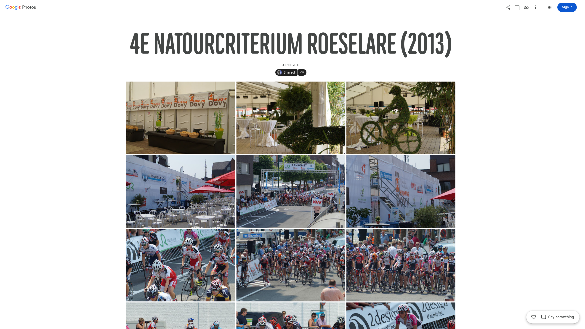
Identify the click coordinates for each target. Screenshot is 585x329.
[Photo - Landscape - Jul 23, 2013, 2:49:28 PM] (400, 118)
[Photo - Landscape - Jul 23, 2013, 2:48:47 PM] (180, 118)
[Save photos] (526, 7)
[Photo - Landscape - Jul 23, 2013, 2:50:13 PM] (290, 191)
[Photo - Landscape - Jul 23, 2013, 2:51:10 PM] (400, 265)
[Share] (508, 7)
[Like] (533, 317)
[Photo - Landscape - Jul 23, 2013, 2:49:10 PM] (290, 118)
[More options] (535, 7)
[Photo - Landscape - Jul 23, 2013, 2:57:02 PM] (180, 265)
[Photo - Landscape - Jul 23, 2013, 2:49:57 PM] (400, 191)
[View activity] (517, 7)
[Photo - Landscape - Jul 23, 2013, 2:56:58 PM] (290, 265)
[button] (549, 7)
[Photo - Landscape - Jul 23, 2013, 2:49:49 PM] (180, 191)
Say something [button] (561, 317)
